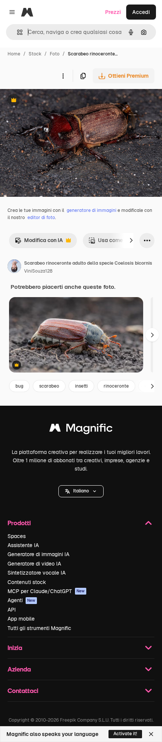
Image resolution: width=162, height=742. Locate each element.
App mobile (21, 618)
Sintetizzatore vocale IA (37, 572)
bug (19, 386)
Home (14, 54)
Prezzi (113, 12)
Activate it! (125, 734)
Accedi (141, 12)
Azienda (19, 669)
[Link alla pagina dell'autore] (14, 267)
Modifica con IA (39, 242)
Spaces (17, 536)
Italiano (81, 491)
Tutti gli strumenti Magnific (39, 628)
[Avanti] (131, 240)
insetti (81, 386)
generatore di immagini (91, 210)
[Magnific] (81, 429)
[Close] (151, 734)
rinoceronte (116, 386)
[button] (81, 491)
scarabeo (49, 386)
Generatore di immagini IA (38, 554)
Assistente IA (23, 545)
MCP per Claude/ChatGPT (46, 591)
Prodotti (19, 523)
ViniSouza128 (38, 271)
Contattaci (23, 690)
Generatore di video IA (34, 563)
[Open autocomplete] (16, 32)
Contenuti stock (27, 582)
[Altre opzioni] (62, 75)
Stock (35, 54)
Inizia (15, 648)
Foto (55, 54)
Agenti (21, 600)
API (12, 609)
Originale (50, 100)
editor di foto (41, 218)
